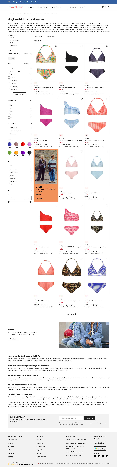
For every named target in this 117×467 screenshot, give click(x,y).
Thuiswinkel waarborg (46, 463)
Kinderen (46, 7)
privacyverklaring (96, 423)
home (26, 14)
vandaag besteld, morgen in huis (76, 439)
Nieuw (30, 7)
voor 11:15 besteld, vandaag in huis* (43, 94)
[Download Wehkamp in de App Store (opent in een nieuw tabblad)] (100, 445)
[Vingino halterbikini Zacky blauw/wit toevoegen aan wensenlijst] (107, 259)
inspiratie (39, 450)
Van (9, 194)
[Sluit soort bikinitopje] (30, 123)
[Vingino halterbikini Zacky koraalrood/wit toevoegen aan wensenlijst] (107, 98)
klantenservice (12, 439)
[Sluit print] (30, 161)
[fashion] (84, 335)
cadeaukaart (41, 446)
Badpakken (13, 46)
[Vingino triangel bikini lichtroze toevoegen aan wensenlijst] (81, 151)
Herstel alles (28, 53)
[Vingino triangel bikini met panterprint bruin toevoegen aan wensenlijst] (107, 205)
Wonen (52, 7)
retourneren (11, 453)
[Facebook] (99, 456)
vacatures (40, 443)
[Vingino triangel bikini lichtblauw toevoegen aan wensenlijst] (107, 151)
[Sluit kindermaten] (30, 101)
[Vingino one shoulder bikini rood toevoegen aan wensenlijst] (56, 205)
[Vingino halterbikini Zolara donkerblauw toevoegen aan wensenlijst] (107, 46)
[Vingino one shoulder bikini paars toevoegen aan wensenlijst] (56, 98)
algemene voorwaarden (61, 463)
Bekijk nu (13, 339)
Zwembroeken (14, 40)
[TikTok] (103, 456)
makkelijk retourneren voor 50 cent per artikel (75, 447)
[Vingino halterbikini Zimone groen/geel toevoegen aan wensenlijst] (56, 46)
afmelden (70, 424)
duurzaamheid (41, 457)
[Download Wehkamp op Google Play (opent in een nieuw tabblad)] (100, 450)
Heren (40, 7)
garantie (10, 457)
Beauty (58, 7)
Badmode (12, 37)
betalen (10, 450)
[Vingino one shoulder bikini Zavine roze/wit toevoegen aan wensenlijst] (81, 205)
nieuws (39, 439)
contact (10, 443)
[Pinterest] (107, 456)
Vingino (10, 58)
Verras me (90, 418)
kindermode (34, 14)
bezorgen (11, 446)
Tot (25, 194)
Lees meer (106, 31)
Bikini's (12, 43)
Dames (35, 7)
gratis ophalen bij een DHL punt (75, 443)
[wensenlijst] (105, 7)
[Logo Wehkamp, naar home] (16, 7)
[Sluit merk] (30, 64)
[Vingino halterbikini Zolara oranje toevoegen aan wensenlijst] (56, 259)
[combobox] (83, 7)
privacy (91, 463)
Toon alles (18, 94)
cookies (97, 463)
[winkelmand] (108, 7)
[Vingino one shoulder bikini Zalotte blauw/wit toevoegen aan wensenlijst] (81, 98)
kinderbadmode (45, 14)
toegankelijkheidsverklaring (78, 463)
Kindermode (11, 35)
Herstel (26, 64)
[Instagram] (95, 456)
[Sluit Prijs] (30, 190)
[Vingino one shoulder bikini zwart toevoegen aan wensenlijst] (81, 46)
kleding (39, 453)
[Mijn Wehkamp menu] (102, 7)
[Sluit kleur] (30, 140)
